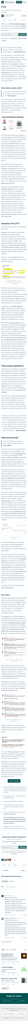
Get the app (22, 1014)
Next (23, 870)
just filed (14, 64)
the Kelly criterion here (10, 814)
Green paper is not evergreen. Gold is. (7, 955)
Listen (24, 16)
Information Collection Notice (17, 852)
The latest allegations (20, 453)
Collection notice (14, 1010)
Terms (24, 1008)
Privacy (20, 1008)
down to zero (5, 72)
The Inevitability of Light (7, 980)
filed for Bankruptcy (7, 588)
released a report (6, 501)
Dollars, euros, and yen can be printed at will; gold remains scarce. (9, 958)
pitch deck (14, 257)
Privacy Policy (14, 854)
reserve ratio (7, 137)
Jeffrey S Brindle (9, 918)
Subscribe (19, 2)
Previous (6, 870)
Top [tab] (3, 949)
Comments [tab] (5, 881)
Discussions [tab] (13, 949)
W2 (5, 895)
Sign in (24, 2)
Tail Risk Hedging (7, 967)
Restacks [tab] (11, 881)
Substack (6, 1017)
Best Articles (13, 38)
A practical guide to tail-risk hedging (8, 970)
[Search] (25, 949)
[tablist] (8, 881)
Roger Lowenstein (21, 430)
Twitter (20, 38)
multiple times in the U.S (7, 183)
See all (4, 988)
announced (18, 511)
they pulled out (19, 571)
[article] (14, 958)
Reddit (24, 38)
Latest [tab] (7, 949)
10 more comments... (6, 942)
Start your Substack (10, 1014)
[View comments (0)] (8, 984)
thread (6, 616)
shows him (14, 752)
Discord (4, 40)
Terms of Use (21, 851)
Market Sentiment (9, 15)
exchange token (14, 323)
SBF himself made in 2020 (17, 623)
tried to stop (18, 545)
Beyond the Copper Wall (9, 978)
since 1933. (8, 216)
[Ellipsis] (26, 895)
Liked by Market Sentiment (11, 897)
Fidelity (3, 386)
